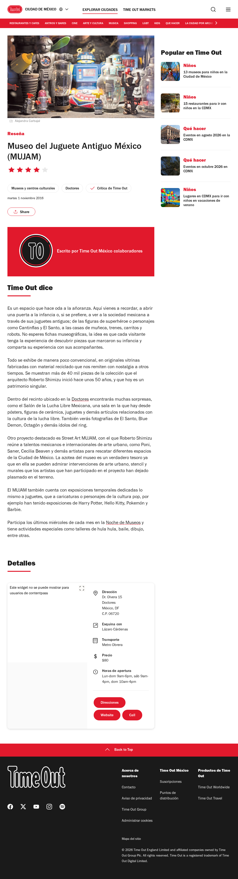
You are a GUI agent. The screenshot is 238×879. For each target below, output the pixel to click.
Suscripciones (171, 782)
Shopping (130, 23)
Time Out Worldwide (214, 788)
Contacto (129, 788)
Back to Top (123, 750)
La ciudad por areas (199, 23)
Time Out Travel (210, 799)
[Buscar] (213, 9)
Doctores (80, 400)
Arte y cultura (93, 23)
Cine (74, 23)
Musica (113, 23)
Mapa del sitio (131, 839)
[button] (81, 588)
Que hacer (173, 23)
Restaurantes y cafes (24, 23)
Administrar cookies (137, 821)
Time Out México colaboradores (110, 251)
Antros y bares (55, 23)
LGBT (145, 23)
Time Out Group (134, 810)
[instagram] (49, 806)
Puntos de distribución (169, 796)
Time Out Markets (139, 10)
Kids (157, 23)
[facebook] (10, 806)
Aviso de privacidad (137, 799)
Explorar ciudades (100, 10)
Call (132, 715)
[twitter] (23, 806)
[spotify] (62, 806)
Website (107, 715)
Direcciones (110, 703)
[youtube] (36, 806)
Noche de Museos (123, 523)
